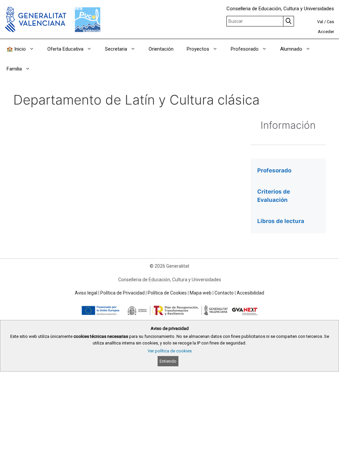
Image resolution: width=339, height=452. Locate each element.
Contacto (224, 292)
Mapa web (201, 292)
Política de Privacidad (122, 292)
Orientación (161, 49)
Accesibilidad (250, 292)
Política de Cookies (167, 292)
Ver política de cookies (170, 350)
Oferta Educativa (65, 49)
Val (320, 21)
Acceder (326, 31)
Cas (330, 21)
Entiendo (168, 361)
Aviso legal (86, 292)
